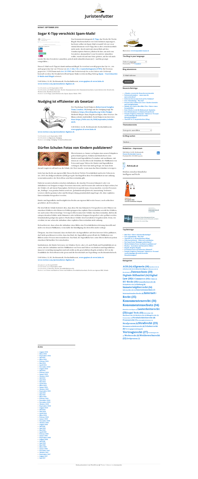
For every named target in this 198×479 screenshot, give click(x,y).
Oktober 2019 (44, 423)
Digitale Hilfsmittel (136, 275)
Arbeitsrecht (128, 269)
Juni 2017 (42, 458)
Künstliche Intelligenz (130, 309)
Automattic (118, 465)
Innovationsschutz (145, 290)
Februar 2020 (44, 417)
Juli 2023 (42, 370)
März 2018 (43, 447)
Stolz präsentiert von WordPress (87, 465)
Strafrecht (110, 90)
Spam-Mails (73, 93)
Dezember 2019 (44, 421)
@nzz (73, 119)
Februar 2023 (44, 372)
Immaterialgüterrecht (137, 287)
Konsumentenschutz (87, 90)
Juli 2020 (42, 410)
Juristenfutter (99, 16)
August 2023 (43, 369)
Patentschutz (127, 318)
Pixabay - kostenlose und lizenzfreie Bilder (138, 246)
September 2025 (45, 356)
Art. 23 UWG (66, 71)
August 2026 (43, 352)
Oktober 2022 (44, 376)
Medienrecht (140, 315)
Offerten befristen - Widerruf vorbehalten (138, 240)
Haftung (140, 284)
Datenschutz (141, 271)
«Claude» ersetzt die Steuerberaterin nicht (139, 93)
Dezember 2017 (44, 451)
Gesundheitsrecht (146, 282)
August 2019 (43, 424)
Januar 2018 (43, 449)
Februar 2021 (43, 398)
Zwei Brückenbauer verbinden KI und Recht (139, 112)
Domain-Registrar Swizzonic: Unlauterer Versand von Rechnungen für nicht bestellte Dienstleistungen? (141, 115)
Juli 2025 (42, 357)
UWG (79, 93)
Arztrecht (154, 269)
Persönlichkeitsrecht (67, 268)
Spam (66, 93)
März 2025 (43, 359)
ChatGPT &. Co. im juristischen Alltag (136, 119)
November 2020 (44, 402)
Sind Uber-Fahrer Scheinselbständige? (137, 235)
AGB (127, 266)
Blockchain (127, 272)
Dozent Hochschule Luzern (132, 154)
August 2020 (43, 408)
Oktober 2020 (44, 404)
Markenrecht (129, 315)
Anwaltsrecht (154, 267)
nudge (48, 140)
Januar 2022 (43, 387)
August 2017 (43, 456)
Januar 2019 (43, 436)
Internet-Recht (59, 90)
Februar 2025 (44, 361)
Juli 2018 (42, 441)
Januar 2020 (43, 419)
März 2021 (43, 397)
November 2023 (44, 367)
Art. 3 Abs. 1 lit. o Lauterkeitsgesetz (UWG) (84, 69)
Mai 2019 (42, 430)
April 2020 (43, 413)
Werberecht (42, 92)
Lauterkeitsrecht (100, 90)
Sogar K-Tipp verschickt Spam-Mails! (66, 33)
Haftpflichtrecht (129, 284)
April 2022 (43, 384)
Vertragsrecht (135, 332)
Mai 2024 (42, 363)
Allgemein (51, 138)
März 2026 (43, 354)
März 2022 (43, 385)
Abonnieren (128, 82)
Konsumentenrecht (72, 90)
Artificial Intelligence (142, 269)
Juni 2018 (42, 443)
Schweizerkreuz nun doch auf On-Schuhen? (139, 99)
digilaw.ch (70, 84)
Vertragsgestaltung (134, 329)
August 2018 (43, 439)
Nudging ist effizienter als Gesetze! (65, 101)
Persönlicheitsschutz (80, 270)
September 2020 (45, 406)
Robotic (150, 320)
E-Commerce (140, 278)
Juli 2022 (42, 378)
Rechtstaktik (141, 320)
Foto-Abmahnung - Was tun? (134, 236)
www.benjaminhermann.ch (140, 51)
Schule (106, 270)
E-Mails (51, 90)
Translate (137, 64)
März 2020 (43, 415)
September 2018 (45, 437)
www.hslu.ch (98, 81)
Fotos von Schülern (66, 270)
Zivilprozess (133, 338)
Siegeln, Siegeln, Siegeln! (132, 248)
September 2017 (45, 454)
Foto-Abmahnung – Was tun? (134, 101)
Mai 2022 (42, 382)
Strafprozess (130, 323)
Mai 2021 (42, 395)
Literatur (148, 313)
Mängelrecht (153, 315)
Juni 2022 (42, 380)
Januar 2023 (43, 374)
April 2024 (43, 365)
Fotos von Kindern (52, 270)
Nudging (59, 138)
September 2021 (45, 391)
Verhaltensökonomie (65, 140)
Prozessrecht (130, 320)
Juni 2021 (42, 393)
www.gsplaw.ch (85, 81)
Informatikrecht (129, 290)
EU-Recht (130, 281)
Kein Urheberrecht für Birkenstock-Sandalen (139, 110)
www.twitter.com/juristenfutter (51, 84)
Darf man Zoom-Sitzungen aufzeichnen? (138, 242)
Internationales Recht (133, 293)
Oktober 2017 (43, 452)
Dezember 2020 (44, 400)
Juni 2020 (42, 411)
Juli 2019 (42, 426)
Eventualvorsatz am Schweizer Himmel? (138, 249)
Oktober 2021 (44, 389)
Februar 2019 (43, 434)
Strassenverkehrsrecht (133, 326)
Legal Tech (135, 312)
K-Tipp (96, 39)
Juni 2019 (42, 428)
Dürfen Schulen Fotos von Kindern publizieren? (75, 147)
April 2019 (42, 432)
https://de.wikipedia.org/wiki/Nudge (95, 112)
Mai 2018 (42, 445)
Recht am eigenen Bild (95, 270)
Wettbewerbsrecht (53, 92)
